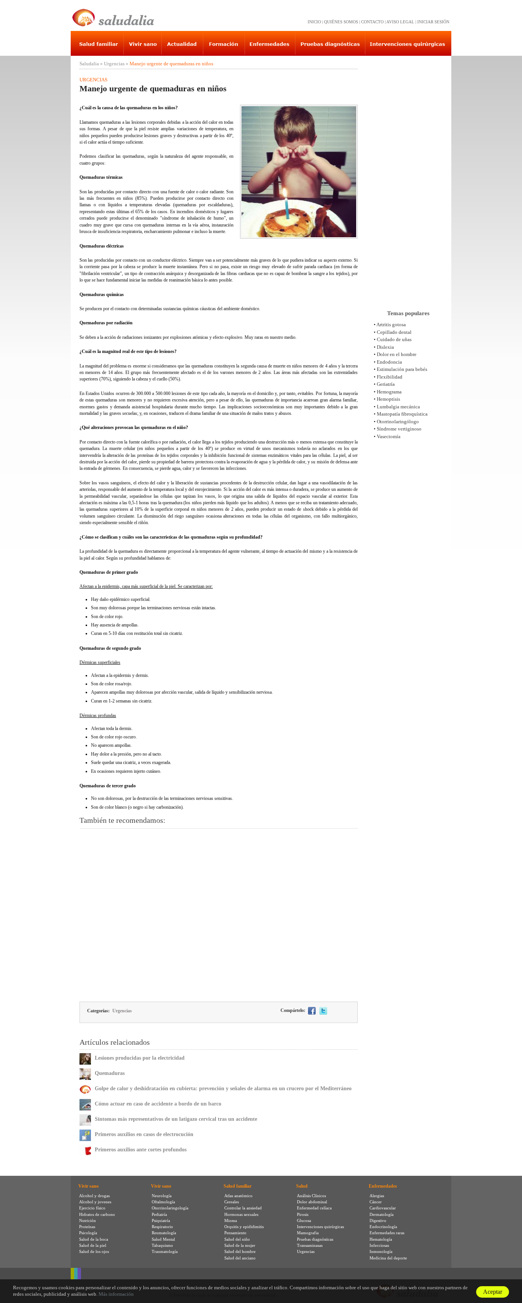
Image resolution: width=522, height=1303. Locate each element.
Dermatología (382, 1214)
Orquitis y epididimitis (244, 1226)
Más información (116, 1294)
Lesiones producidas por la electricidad (140, 1058)
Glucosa (304, 1220)
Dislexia (385, 347)
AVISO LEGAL (400, 21)
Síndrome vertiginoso (399, 429)
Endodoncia (389, 362)
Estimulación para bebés (402, 369)
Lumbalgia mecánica (398, 407)
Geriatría (386, 384)
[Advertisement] (218, 914)
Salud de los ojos (94, 1251)
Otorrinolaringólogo (398, 421)
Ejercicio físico (92, 1208)
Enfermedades (383, 1186)
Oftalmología (163, 1201)
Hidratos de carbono (97, 1214)
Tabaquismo (162, 1245)
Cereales (231, 1201)
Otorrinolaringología (170, 1208)
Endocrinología (383, 1226)
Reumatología (164, 1232)
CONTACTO (372, 21)
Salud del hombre (240, 1251)
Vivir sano (88, 1186)
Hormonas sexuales (241, 1214)
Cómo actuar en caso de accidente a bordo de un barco (158, 1104)
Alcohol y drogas (94, 1195)
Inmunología (381, 1251)
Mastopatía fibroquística (402, 414)
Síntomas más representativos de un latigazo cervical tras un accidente (176, 1119)
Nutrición (87, 1220)
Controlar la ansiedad (243, 1208)
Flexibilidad (389, 377)
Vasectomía (388, 436)
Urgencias (114, 63)
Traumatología (165, 1251)
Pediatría (159, 1214)
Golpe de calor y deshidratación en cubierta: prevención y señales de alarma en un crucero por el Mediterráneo (223, 1088)
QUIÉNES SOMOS (341, 21)
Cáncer (376, 1201)
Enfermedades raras (387, 1232)
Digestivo (378, 1220)
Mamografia (308, 1232)
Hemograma (389, 392)
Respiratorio (162, 1226)
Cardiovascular (383, 1208)
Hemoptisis (388, 399)
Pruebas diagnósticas (315, 1239)
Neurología (162, 1195)
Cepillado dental (394, 332)
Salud (302, 1186)
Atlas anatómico (238, 1195)
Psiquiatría (161, 1220)
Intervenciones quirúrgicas (320, 1226)
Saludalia (89, 63)
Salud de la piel (92, 1245)
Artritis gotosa (391, 324)
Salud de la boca (93, 1239)
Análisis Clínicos (311, 1195)
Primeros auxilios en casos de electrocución (144, 1134)
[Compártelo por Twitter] (323, 1011)
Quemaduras (110, 1073)
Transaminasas (310, 1245)
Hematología (381, 1239)
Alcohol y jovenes (95, 1201)
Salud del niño (237, 1239)
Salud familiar (237, 1186)
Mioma (230, 1220)
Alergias (377, 1195)
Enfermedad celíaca (314, 1208)
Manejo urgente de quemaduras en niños (171, 63)
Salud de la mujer (239, 1245)
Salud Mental (163, 1239)
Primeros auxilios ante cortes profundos (140, 1149)
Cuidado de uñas (394, 339)
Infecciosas (379, 1245)
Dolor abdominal (312, 1201)
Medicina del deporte (388, 1258)
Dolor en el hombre (397, 354)
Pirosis (302, 1214)
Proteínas (87, 1226)
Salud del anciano (240, 1258)
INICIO (314, 21)
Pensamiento (235, 1232)
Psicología (88, 1232)
